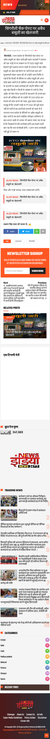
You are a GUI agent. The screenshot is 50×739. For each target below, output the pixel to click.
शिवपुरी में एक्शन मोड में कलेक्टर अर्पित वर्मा (32, 512)
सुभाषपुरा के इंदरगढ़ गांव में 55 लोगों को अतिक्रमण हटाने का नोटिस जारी (25, 624)
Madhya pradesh (6, 657)
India (2, 651)
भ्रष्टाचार (18, 241)
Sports (3, 679)
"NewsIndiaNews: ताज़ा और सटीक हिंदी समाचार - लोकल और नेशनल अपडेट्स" (25, 732)
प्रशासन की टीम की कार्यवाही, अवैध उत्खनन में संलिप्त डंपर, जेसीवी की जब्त (34, 611)
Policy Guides (30, 717)
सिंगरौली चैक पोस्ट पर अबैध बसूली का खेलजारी (23, 334)
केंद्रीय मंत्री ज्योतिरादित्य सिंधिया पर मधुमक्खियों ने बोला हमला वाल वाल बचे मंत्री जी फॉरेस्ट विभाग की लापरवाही (33, 560)
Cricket (3, 640)
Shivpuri (4, 673)
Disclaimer (42, 717)
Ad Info (40, 714)
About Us (20, 714)
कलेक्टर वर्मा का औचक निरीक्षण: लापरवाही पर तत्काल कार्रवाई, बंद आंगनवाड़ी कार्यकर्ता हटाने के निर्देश (33, 499)
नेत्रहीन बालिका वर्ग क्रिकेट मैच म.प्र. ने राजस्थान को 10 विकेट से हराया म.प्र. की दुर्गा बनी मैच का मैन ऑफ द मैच (24, 535)
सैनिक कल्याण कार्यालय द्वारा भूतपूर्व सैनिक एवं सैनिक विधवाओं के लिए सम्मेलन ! (23, 526)
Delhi (2, 645)
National (4, 662)
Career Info (25, 721)
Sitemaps (11, 714)
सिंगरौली (32, 241)
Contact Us (30, 714)
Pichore (3, 668)
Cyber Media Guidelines (12, 717)
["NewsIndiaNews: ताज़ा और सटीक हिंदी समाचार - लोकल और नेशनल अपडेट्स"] (25, 708)
